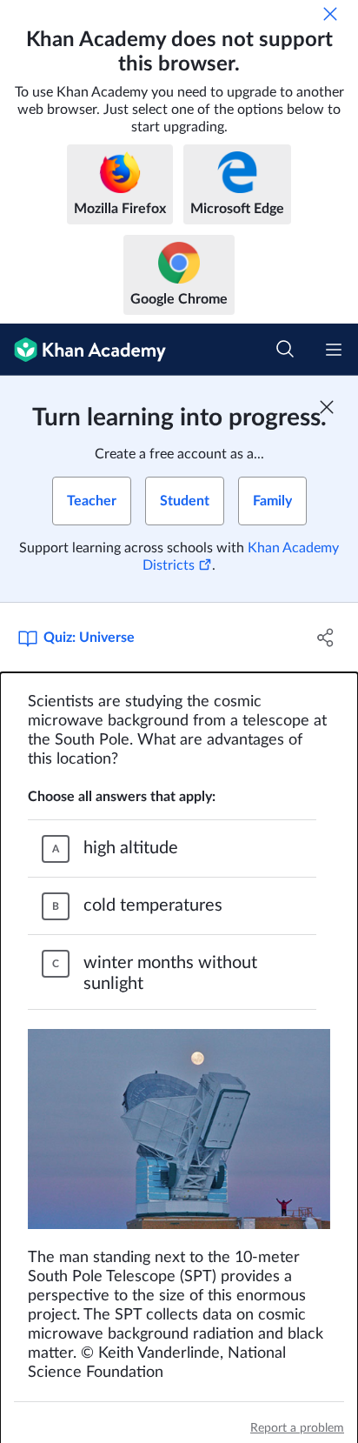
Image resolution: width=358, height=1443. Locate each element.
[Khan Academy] (83, 349)
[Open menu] (333, 349)
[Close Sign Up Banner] (326, 407)
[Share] (325, 637)
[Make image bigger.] (179, 1129)
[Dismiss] (330, 14)
